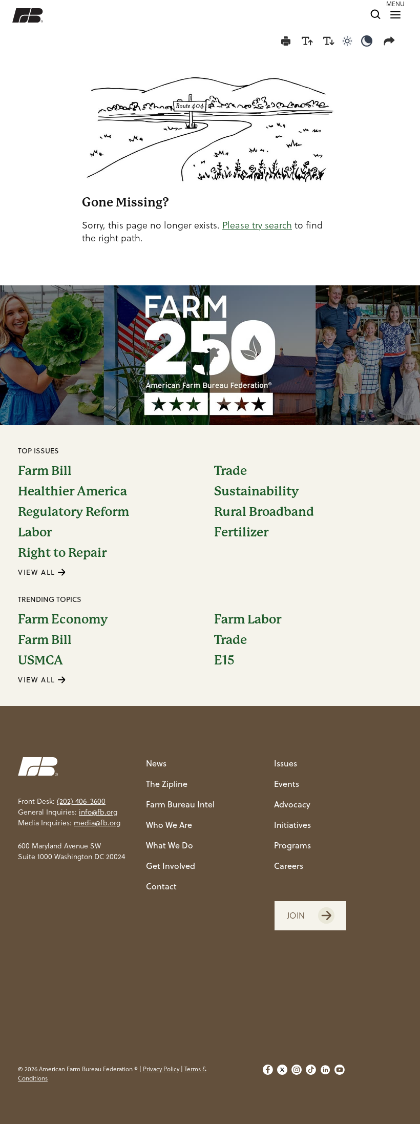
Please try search (257, 225)
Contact (161, 886)
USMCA (40, 660)
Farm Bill (45, 471)
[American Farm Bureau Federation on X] (282, 1074)
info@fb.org (98, 812)
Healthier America (72, 491)
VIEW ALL (38, 572)
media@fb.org (97, 823)
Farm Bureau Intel (180, 804)
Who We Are (169, 824)
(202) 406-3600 (81, 801)
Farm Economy (63, 619)
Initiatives (292, 824)
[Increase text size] (307, 41)
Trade (230, 471)
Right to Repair (62, 553)
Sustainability (256, 491)
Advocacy (292, 804)
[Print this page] (285, 41)
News (156, 763)
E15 (224, 660)
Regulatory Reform (73, 512)
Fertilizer (241, 532)
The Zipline (166, 783)
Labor (35, 532)
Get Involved (170, 865)
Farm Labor (247, 619)
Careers (288, 865)
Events (286, 783)
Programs (292, 845)
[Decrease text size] (329, 41)
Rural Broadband (264, 512)
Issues (285, 763)
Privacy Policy (161, 1069)
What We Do (169, 845)
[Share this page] (391, 41)
